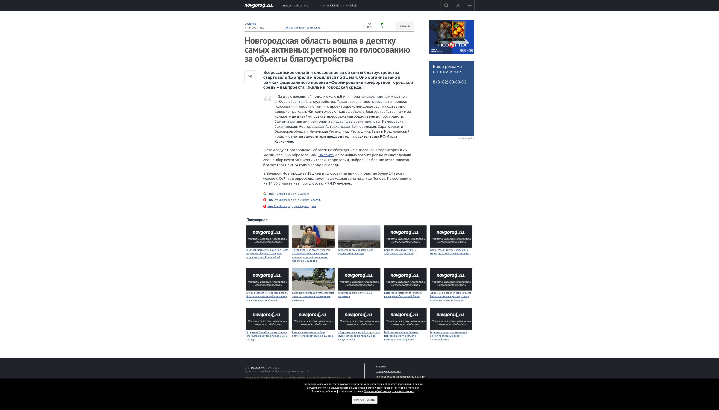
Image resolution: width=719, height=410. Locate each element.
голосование (313, 27)
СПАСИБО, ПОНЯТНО (364, 399)
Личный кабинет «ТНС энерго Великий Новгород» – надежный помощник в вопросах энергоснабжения (267, 296)
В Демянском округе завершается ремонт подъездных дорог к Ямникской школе (448, 336)
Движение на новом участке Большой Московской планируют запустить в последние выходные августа (450, 296)
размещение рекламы (388, 371)
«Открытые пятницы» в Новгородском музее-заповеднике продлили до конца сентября (359, 336)
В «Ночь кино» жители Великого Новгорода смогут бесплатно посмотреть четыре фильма (401, 336)
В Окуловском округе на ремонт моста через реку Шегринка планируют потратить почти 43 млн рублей (267, 253)
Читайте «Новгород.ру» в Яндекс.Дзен (292, 206)
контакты (381, 366)
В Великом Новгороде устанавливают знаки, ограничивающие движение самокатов (313, 296)
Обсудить (405, 25)
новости (286, 5)
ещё (306, 5)
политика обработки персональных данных (400, 376)
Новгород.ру (256, 367)
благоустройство (295, 27)
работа (298, 5)
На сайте (326, 155)
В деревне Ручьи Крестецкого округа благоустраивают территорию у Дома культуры (267, 336)
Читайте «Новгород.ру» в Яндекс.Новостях (294, 200)
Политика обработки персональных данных (389, 391)
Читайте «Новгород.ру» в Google (288, 193)
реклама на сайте (466, 138)
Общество (250, 23)
